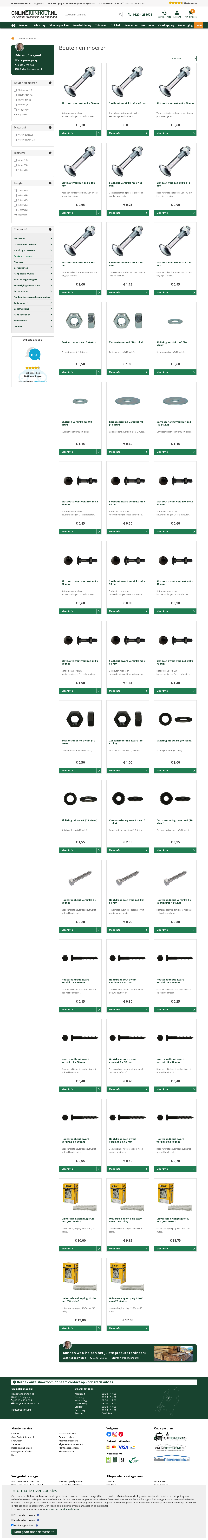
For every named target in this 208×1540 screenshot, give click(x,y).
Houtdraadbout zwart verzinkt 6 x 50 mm (170, 981)
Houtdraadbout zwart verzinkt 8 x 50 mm (75, 1140)
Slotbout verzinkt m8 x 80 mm (175, 103)
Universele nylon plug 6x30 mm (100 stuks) (125, 1220)
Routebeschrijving (21, 1409)
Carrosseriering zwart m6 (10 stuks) (127, 822)
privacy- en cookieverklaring (63, 1509)
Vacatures (16, 1444)
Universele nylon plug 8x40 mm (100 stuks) (172, 1220)
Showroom (16, 1440)
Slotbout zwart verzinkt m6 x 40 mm (127, 503)
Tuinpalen (101, 25)
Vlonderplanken (59, 25)
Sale (199, 25)
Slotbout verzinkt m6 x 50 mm (80, 103)
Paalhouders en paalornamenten (32, 297)
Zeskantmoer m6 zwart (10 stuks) (78, 742)
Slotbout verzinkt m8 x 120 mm (126, 184)
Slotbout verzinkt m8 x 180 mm (126, 264)
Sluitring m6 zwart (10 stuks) (174, 740)
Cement (18, 326)
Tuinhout (24, 25)
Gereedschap (21, 267)
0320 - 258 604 (26, 65)
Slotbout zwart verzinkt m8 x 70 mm (174, 662)
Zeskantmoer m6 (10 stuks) (79, 342)
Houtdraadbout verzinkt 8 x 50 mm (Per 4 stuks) (173, 901)
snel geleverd (29, 3)
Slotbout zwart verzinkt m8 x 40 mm (174, 583)
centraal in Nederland (123, 3)
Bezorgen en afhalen (21, 1451)
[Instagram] (114, 1433)
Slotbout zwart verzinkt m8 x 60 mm (127, 662)
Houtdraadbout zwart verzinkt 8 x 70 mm (170, 1140)
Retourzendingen (67, 1437)
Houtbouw (147, 25)
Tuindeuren (160, 1481)
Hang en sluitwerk (24, 273)
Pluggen (18, 261)
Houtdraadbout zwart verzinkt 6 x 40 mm (122, 981)
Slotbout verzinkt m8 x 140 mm (173, 184)
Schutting (39, 25)
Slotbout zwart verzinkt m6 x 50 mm (174, 503)
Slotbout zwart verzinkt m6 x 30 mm (80, 503)
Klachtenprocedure (68, 1440)
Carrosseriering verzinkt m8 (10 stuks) (173, 423)
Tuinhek (116, 25)
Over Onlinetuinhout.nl (22, 1437)
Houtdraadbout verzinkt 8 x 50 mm (126, 901)
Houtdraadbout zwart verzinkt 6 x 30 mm (75, 981)
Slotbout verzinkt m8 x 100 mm (78, 184)
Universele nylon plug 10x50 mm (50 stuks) (79, 1300)
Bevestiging (185, 25)
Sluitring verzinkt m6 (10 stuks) (171, 343)
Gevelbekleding (81, 25)
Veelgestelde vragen (25, 1476)
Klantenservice (21, 1428)
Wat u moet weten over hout (25, 1481)
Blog (13, 1454)
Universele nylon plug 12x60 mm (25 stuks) (126, 1300)
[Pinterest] (120, 1433)
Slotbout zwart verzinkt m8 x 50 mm (80, 662)
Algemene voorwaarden (71, 1444)
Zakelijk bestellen (67, 1433)
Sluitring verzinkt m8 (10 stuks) (77, 423)
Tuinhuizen (130, 25)
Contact (15, 1433)
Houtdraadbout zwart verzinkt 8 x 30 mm (122, 1061)
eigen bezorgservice (73, 3)
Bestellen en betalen (21, 1447)
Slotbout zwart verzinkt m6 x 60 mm (80, 583)
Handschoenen (22, 314)
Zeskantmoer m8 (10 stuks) (126, 342)
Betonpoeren (21, 291)
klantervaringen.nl (40, 381)
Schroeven (19, 238)
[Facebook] (108, 1433)
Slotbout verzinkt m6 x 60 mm (127, 103)
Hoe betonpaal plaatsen (71, 1481)
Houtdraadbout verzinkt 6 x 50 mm (79, 901)
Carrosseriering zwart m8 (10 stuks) (174, 822)
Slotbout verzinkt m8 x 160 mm (78, 264)
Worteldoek (20, 320)
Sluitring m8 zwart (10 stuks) (79, 820)
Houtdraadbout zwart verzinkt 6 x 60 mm (75, 1061)
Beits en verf (21, 302)
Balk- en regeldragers (25, 279)
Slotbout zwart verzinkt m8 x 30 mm (127, 583)
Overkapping (166, 25)
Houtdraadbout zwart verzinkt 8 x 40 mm (170, 1061)
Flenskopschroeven (24, 250)
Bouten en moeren (24, 256)
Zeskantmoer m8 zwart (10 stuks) (126, 742)
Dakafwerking (21, 308)
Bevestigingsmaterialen (27, 285)
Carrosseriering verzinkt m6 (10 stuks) (126, 423)
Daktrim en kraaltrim (25, 244)
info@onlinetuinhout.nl (30, 69)
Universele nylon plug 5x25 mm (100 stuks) (78, 1220)
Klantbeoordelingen (69, 1447)
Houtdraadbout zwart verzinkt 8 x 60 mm (122, 1140)
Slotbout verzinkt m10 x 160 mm (173, 264)
